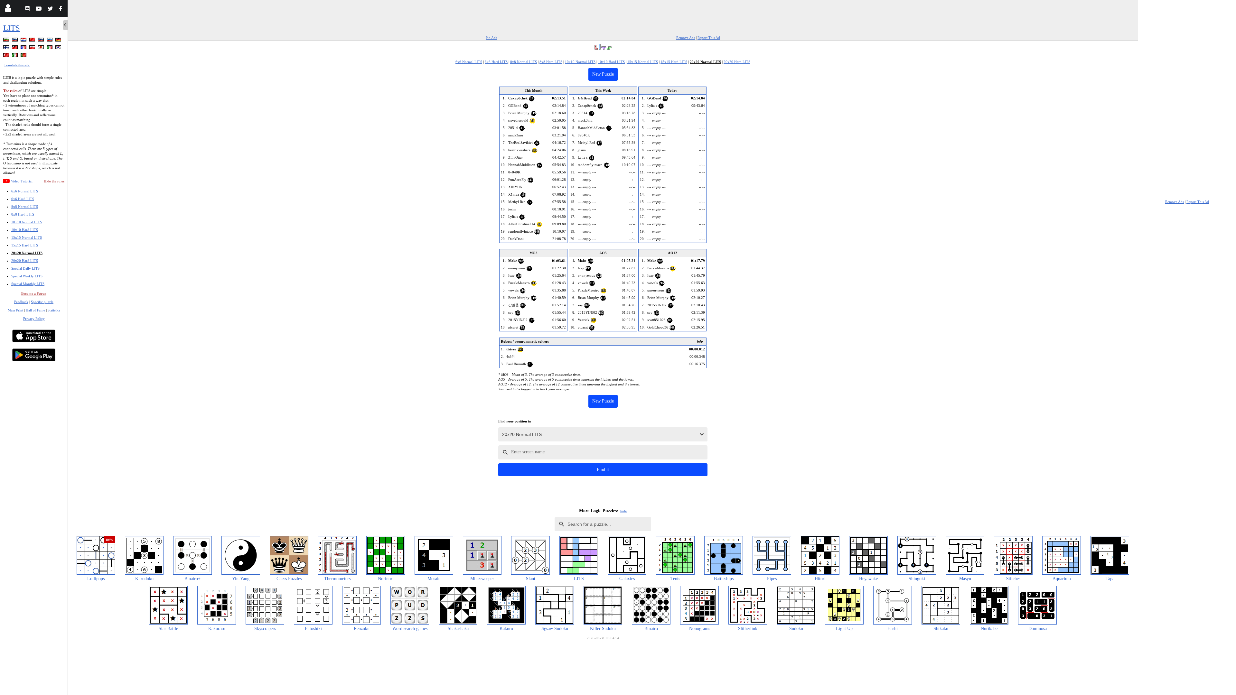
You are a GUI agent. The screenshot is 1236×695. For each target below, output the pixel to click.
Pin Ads (491, 38)
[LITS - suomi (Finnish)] (6, 48)
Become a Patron (33, 293)
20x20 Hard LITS (24, 261)
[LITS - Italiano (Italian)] (50, 48)
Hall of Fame (35, 310)
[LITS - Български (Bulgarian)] (6, 41)
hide (623, 511)
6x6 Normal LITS (24, 191)
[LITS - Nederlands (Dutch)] (24, 41)
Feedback (21, 302)
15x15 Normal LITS (26, 237)
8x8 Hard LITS (22, 214)
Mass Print (15, 310)
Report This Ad (709, 38)
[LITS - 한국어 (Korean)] (58, 48)
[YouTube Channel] (39, 9)
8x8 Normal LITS (24, 206)
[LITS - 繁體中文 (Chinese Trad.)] (15, 48)
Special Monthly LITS (27, 284)
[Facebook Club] (62, 9)
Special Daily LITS (25, 268)
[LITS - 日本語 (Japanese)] (41, 48)
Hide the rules (54, 181)
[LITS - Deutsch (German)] (58, 41)
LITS (11, 27)
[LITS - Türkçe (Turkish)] (6, 56)
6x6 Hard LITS (22, 199)
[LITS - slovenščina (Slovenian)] (15, 41)
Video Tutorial (22, 181)
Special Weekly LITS (26, 276)
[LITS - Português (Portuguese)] (24, 56)
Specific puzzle (42, 302)
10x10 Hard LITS (24, 230)
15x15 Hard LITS (24, 245)
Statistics (54, 310)
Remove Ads (685, 38)
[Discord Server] (28, 9)
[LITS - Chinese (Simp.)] (32, 41)
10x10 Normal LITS (26, 222)
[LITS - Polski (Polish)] (32, 48)
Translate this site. (17, 65)
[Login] (8, 9)
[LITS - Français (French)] (24, 48)
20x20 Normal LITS (26, 253)
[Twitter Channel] (50, 9)
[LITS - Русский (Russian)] (50, 41)
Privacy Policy (34, 318)
